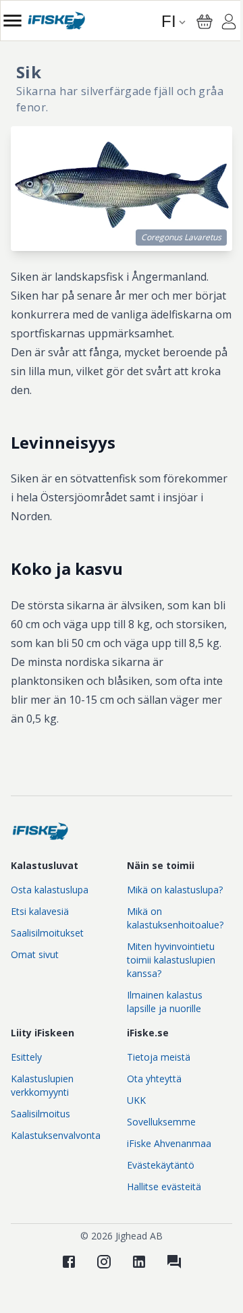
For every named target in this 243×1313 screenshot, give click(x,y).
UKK (136, 1100)
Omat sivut (35, 954)
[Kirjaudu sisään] (229, 23)
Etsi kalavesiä (40, 911)
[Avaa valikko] (12, 20)
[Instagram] (103, 1261)
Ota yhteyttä (154, 1078)
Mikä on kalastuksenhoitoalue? (175, 918)
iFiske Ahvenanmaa (169, 1143)
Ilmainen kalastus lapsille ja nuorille (164, 1001)
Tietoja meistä (158, 1057)
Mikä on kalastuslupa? (175, 889)
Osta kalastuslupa (49, 889)
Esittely (26, 1057)
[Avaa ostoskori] (204, 21)
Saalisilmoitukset (47, 932)
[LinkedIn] (139, 1261)
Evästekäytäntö (160, 1164)
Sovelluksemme (161, 1121)
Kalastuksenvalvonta (56, 1135)
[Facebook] (68, 1261)
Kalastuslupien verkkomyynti (42, 1085)
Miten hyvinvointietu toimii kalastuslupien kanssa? (171, 960)
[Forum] (174, 1261)
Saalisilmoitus (40, 1113)
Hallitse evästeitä (164, 1186)
